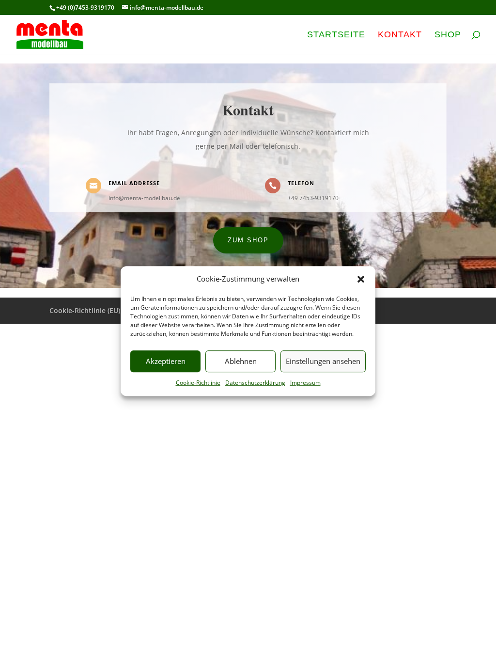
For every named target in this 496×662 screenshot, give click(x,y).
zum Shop (248, 240)
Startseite (336, 35)
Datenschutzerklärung (255, 382)
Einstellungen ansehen (323, 361)
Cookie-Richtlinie (198, 382)
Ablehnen (241, 361)
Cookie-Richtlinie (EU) (84, 310)
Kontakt (400, 35)
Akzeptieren (166, 361)
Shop (447, 35)
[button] (361, 279)
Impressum (305, 382)
